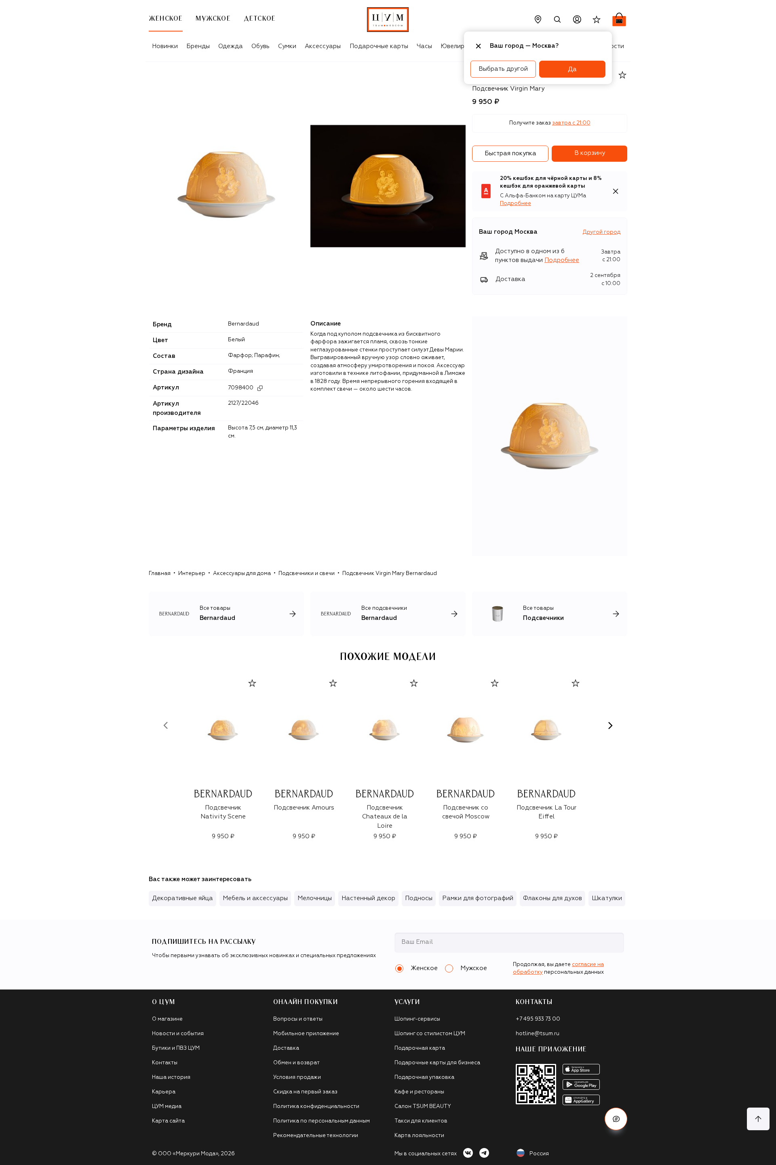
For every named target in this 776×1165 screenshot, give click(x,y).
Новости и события (178, 1033)
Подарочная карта (419, 1048)
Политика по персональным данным (321, 1121)
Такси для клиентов (420, 1121)
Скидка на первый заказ (305, 1092)
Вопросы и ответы (298, 1019)
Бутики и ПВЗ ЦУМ (176, 1048)
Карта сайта (168, 1121)
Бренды (198, 46)
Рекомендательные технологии (315, 1135)
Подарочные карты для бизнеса (437, 1063)
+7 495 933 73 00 (538, 1019)
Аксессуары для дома (242, 573)
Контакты (164, 1063)
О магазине (167, 1019)
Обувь (260, 46)
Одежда (230, 46)
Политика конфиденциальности (316, 1106)
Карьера (163, 1092)
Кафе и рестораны (419, 1092)
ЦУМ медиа (166, 1106)
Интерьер (191, 573)
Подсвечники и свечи (306, 573)
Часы (424, 46)
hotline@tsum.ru (537, 1033)
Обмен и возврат (296, 1063)
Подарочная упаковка (424, 1077)
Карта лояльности (419, 1135)
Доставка (286, 1048)
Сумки (287, 46)
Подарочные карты (379, 46)
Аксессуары (323, 46)
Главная (160, 573)
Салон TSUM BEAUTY (422, 1106)
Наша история (171, 1077)
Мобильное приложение (306, 1033)
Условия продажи (297, 1077)
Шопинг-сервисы (417, 1019)
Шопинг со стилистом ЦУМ (429, 1033)
